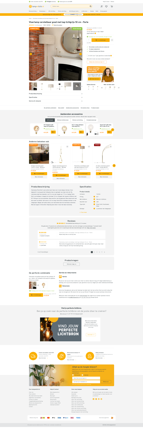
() (38, 25)
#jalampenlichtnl (33, 404)
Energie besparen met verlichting (80, 412)
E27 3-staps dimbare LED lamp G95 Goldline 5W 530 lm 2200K (77, 125)
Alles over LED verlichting (78, 403)
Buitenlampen (42, 11)
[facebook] (93, 399)
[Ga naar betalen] (80, 54)
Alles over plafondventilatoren (79, 410)
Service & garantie (54, 397)
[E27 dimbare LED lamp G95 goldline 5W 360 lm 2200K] (43, 285)
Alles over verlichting (77, 399)
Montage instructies (76, 397)
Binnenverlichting (33, 11)
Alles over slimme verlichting (79, 408)
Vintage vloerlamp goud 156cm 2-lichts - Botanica (38, 166)
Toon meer (84, 212)
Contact (31, 406)
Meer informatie (91, 228)
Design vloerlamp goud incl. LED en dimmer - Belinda (60, 166)
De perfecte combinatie (50, 107)
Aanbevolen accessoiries (72, 107)
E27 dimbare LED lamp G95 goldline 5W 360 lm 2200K (49, 125)
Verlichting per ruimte (73, 11)
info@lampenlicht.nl (74, 297)
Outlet (97, 11)
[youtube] (101, 399)
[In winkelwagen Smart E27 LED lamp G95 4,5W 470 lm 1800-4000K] (109, 132)
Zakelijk (92, 11)
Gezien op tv (75, 395)
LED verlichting (51, 11)
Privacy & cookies (33, 399)
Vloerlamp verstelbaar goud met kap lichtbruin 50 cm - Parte (81, 166)
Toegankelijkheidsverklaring (36, 401)
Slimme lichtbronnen (63, 120)
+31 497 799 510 (85, 297)
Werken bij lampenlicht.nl (35, 403)
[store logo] (36, 6)
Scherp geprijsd (103, 11)
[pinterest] (99, 399)
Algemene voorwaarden (35, 397)
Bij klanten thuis (85, 107)
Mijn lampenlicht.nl (54, 392)
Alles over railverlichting (78, 406)
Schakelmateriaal (91, 120)
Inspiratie (74, 394)
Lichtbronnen (84, 11)
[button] (71, 14)
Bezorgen (52, 395)
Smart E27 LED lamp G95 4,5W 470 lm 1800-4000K (105, 125)
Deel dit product (58, 25)
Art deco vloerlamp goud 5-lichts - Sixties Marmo (103, 166)
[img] (55, 54)
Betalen (52, 394)
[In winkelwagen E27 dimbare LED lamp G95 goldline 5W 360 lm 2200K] (53, 132)
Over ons (31, 392)
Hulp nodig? (61, 107)
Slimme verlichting (62, 11)
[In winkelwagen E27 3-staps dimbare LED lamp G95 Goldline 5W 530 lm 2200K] (81, 132)
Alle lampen (74, 392)
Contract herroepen (55, 401)
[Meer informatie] (84, 14)
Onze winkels (32, 394)
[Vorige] (31, 54)
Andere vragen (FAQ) (55, 403)
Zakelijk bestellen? (55, 404)
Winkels (112, 1)
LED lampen (50, 120)
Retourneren (53, 399)
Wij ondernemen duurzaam (35, 395)
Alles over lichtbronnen (77, 404)
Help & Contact (106, 1)
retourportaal (83, 295)
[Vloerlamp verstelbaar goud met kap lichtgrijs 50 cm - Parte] (32, 285)
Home (30, 18)
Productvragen (95, 107)
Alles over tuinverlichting (78, 401)
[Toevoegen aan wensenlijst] (112, 40)
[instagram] (96, 399)
